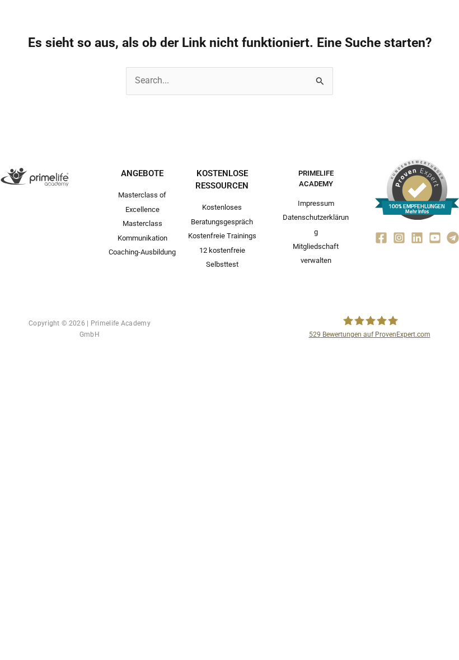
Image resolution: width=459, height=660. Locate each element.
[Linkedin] (417, 238)
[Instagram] (399, 238)
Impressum (316, 203)
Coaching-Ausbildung (142, 252)
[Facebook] (381, 238)
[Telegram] (453, 238)
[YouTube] (435, 238)
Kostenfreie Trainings (222, 236)
